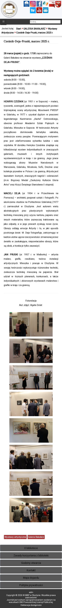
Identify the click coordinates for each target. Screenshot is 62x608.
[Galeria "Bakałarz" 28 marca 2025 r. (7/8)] (31, 484)
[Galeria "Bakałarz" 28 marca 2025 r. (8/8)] (31, 511)
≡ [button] (3, 21)
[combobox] (45, 22)
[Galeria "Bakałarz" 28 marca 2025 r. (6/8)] (31, 458)
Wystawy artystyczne (15, 537)
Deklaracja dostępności (31, 605)
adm (31, 592)
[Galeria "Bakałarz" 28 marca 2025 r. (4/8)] (31, 404)
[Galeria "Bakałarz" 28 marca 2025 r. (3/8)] (31, 378)
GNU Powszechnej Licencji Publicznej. (36, 602)
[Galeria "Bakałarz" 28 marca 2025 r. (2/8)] (31, 351)
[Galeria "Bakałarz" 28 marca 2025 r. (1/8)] (31, 325)
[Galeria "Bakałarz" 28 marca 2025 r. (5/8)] (31, 431)
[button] (31, 548)
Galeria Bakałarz (36, 537)
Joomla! (10, 600)
